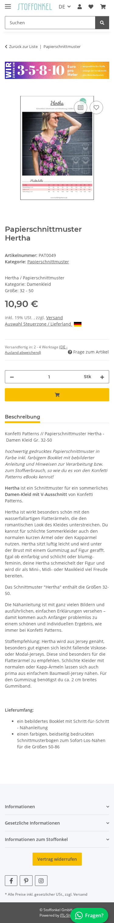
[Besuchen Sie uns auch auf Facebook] (11, 880)
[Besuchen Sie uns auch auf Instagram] (41, 880)
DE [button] (62, 6)
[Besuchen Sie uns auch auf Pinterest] (26, 880)
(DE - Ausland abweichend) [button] (36, 349)
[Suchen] (102, 22)
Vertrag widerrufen (57, 859)
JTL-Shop (67, 915)
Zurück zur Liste (23, 46)
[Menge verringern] (12, 377)
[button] (79, 7)
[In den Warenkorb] (10, 92)
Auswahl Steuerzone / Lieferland (38, 324)
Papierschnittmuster (48, 262)
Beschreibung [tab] (22, 417)
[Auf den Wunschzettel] (96, 107)
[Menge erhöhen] (102, 377)
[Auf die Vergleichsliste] (80, 107)
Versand (54, 317)
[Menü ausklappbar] (8, 4)
